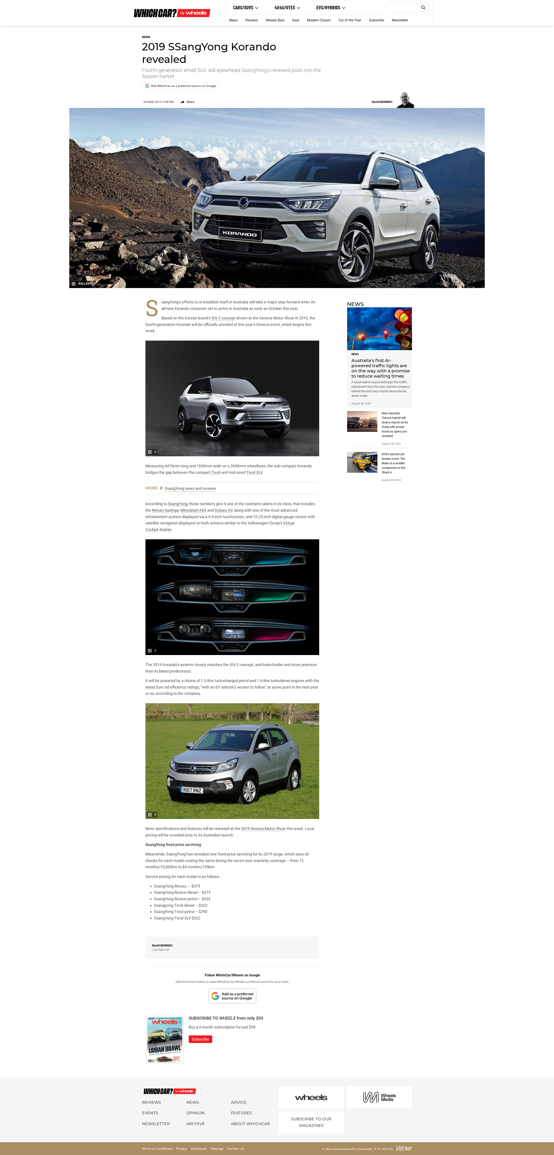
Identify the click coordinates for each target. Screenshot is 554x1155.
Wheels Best (275, 20)
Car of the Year (349, 20)
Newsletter (400, 20)
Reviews (251, 20)
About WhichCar (250, 1123)
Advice (238, 1102)
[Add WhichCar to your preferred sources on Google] (232, 996)
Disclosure (199, 1149)
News (233, 20)
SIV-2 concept (223, 318)
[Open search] (423, 7)
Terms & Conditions (157, 1149)
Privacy (182, 1149)
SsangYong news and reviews (190, 488)
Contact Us (235, 1149)
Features (241, 1113)
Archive (195, 1123)
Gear (295, 20)
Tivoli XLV (254, 472)
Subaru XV (223, 510)
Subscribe (376, 20)
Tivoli (216, 472)
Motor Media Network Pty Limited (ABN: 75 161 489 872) (359, 1149)
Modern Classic (319, 20)
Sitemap (217, 1149)
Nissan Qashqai (165, 510)
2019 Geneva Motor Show (263, 828)
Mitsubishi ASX (193, 510)
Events (150, 1113)
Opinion (195, 1113)
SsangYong (177, 503)
